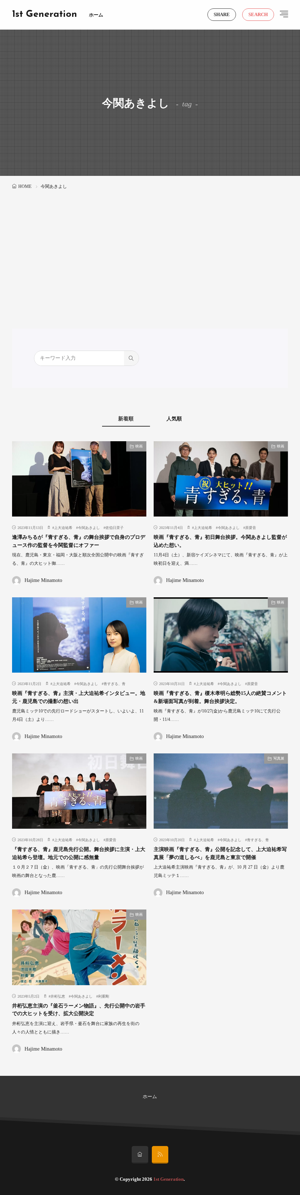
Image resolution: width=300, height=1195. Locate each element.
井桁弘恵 (57, 996)
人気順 (174, 418)
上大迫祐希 (63, 528)
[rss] (160, 1155)
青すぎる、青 (114, 684)
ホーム (96, 15)
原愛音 (250, 528)
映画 (139, 446)
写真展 (278, 758)
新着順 (126, 418)
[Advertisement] (150, 246)
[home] (140, 1155)
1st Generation (44, 14)
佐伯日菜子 (114, 528)
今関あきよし (89, 528)
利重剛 (103, 996)
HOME (24, 186)
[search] (131, 358)
